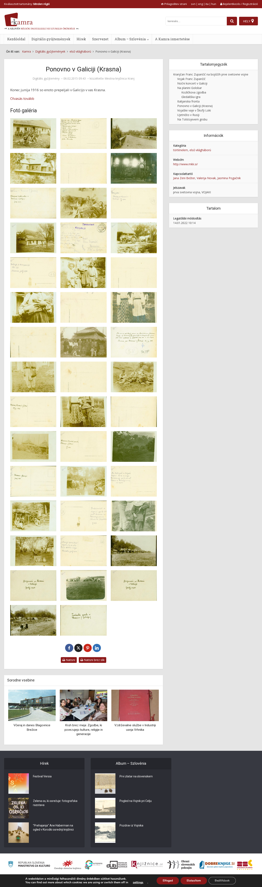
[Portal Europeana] (93, 865)
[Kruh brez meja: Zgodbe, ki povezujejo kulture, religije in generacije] (32, 705)
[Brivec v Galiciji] (134, 516)
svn (193, 4)
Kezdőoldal (16, 39)
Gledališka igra (190, 97)
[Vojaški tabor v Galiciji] (33, 620)
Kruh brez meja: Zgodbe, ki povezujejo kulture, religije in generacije (32, 729)
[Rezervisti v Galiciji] (33, 516)
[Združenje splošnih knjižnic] (244, 865)
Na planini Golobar (189, 88)
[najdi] (232, 21)
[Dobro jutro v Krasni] (83, 203)
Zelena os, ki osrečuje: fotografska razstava (55, 803)
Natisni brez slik (94, 660)
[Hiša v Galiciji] (33, 238)
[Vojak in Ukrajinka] (83, 411)
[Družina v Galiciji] (83, 272)
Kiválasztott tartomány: (27, 4)
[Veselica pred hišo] (33, 133)
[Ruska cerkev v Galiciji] (134, 168)
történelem (180, 150)
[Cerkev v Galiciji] (33, 168)
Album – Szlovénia (130, 39)
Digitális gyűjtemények (51, 39)
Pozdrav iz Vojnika (131, 825)
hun (213, 4)
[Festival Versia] (18, 783)
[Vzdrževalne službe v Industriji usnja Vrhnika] (83, 705)
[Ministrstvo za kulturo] (29, 864)
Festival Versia (42, 776)
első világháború (200, 150)
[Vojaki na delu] (83, 481)
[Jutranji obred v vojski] (33, 550)
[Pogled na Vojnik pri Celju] (105, 808)
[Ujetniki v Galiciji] (83, 342)
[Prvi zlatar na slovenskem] (105, 783)
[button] (148, 715)
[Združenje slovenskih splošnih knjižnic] (147, 865)
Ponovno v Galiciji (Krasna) (195, 106)
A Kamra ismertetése (172, 39)
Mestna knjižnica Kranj (119, 78)
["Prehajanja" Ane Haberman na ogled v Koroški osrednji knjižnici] (18, 832)
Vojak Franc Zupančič (191, 79)
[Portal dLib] (117, 865)
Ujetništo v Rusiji (188, 115)
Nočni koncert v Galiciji (192, 83)
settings (138, 882)
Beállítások (222, 881)
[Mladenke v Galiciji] (134, 307)
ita (207, 4)
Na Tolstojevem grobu (192, 119)
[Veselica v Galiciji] (134, 377)
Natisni (70, 660)
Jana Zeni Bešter (184, 178)
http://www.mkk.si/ (185, 164)
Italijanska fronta (188, 101)
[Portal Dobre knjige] (217, 865)
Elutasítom (194, 881)
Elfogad (168, 881)
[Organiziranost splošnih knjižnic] (67, 865)
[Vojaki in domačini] (33, 446)
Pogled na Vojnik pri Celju (136, 801)
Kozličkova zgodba (193, 92)
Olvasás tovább (22, 98)
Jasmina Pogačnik (229, 178)
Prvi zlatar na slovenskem (136, 776)
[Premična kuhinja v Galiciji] (134, 238)
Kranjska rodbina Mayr (135, 725)
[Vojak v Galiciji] (134, 446)
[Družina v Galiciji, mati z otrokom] (33, 307)
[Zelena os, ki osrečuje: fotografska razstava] (18, 808)
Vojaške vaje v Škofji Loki (194, 110)
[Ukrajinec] (33, 377)
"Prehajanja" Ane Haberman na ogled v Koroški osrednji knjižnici (53, 827)
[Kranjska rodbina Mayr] (135, 705)
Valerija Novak (206, 178)
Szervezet (100, 39)
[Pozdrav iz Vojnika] (105, 832)
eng (200, 4)
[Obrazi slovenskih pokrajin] (181, 865)
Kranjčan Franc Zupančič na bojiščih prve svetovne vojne (210, 74)
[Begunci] (134, 550)
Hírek (81, 39)
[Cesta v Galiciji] (134, 133)
